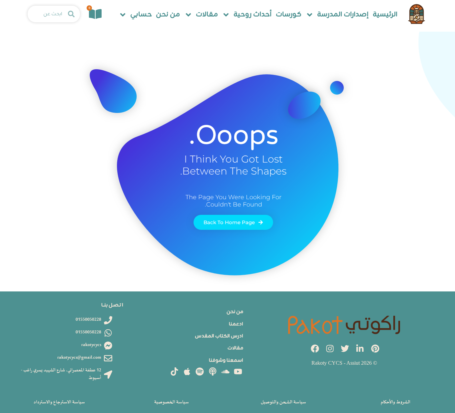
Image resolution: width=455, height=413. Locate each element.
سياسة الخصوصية (171, 402)
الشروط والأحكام (395, 402)
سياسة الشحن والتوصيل (283, 402)
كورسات (288, 15)
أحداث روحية (252, 15)
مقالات (207, 15)
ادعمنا (236, 324)
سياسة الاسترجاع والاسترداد (59, 402)
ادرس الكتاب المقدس (219, 336)
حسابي (141, 15)
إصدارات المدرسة (342, 15)
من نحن (168, 15)
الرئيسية (385, 15)
